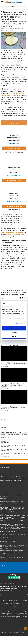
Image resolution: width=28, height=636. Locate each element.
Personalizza (13, 332)
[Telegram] (20, 631)
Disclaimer (24, 634)
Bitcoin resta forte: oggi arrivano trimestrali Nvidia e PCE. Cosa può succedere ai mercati (11, 551)
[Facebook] (8, 631)
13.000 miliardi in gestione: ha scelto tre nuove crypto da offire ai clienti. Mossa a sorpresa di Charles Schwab (13, 407)
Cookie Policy (19, 634)
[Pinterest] (12, 631)
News (3, 30)
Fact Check (21, 632)
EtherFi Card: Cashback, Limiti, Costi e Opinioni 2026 (13, 445)
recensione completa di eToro (14, 234)
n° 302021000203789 (10, 603)
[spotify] (18, 631)
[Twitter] (10, 631)
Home (1, 6)
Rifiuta (14, 336)
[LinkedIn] (13, 631)
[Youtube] (15, 631)
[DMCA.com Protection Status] (14, 624)
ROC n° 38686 (21, 614)
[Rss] (7, 631)
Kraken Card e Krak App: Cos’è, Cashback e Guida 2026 (13, 449)
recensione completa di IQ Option (12, 232)
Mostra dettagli (19, 323)
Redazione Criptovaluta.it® (8, 28)
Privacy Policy (12, 634)
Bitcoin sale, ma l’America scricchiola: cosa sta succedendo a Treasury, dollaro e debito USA (12, 556)
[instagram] (17, 631)
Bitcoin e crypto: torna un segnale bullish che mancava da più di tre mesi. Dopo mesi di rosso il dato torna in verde (14, 363)
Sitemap (7, 634)
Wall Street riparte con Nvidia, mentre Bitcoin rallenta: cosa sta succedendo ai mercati (12, 540)
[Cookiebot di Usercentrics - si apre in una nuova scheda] (20, 298)
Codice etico (15, 632)
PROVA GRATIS (14, 148)
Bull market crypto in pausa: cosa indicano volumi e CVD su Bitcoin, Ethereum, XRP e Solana (13, 546)
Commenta (10, 30)
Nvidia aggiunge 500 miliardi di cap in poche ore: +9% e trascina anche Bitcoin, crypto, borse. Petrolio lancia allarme (14, 385)
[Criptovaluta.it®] (14, 2)
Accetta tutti (14, 328)
